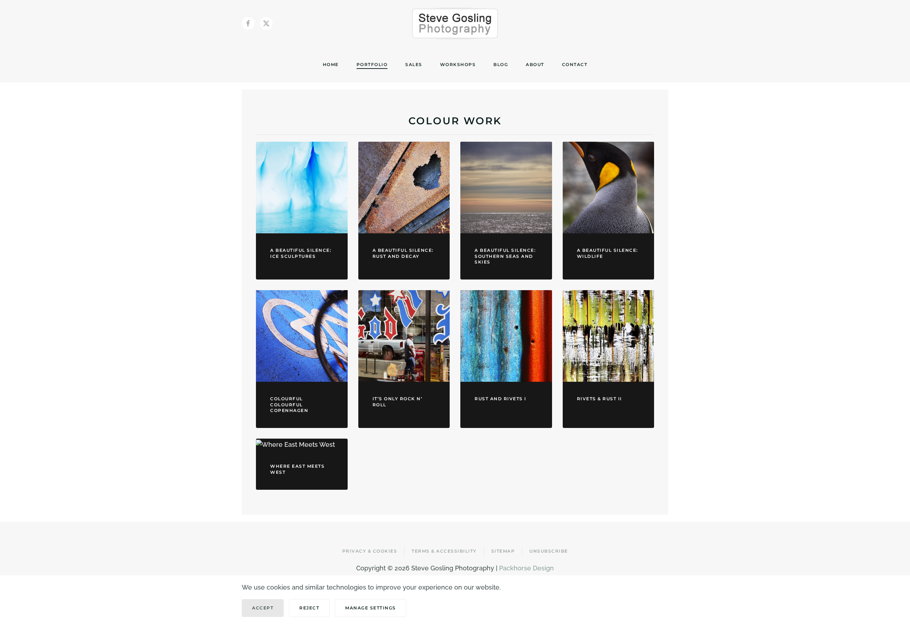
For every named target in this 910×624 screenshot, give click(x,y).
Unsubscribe (548, 551)
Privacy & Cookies (369, 551)
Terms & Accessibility (444, 551)
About (535, 64)
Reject (309, 608)
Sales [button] (413, 64)
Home (331, 64)
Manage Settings (370, 608)
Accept (262, 608)
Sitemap (503, 551)
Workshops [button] (458, 64)
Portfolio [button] (372, 64)
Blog (500, 64)
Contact (575, 64)
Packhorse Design (526, 568)
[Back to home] (455, 23)
